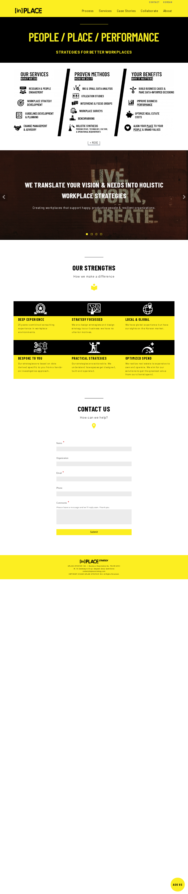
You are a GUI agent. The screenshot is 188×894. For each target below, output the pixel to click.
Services (105, 11)
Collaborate (149, 11)
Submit (94, 532)
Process (88, 11)
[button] (4, 197)
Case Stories (126, 11)
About (167, 11)
